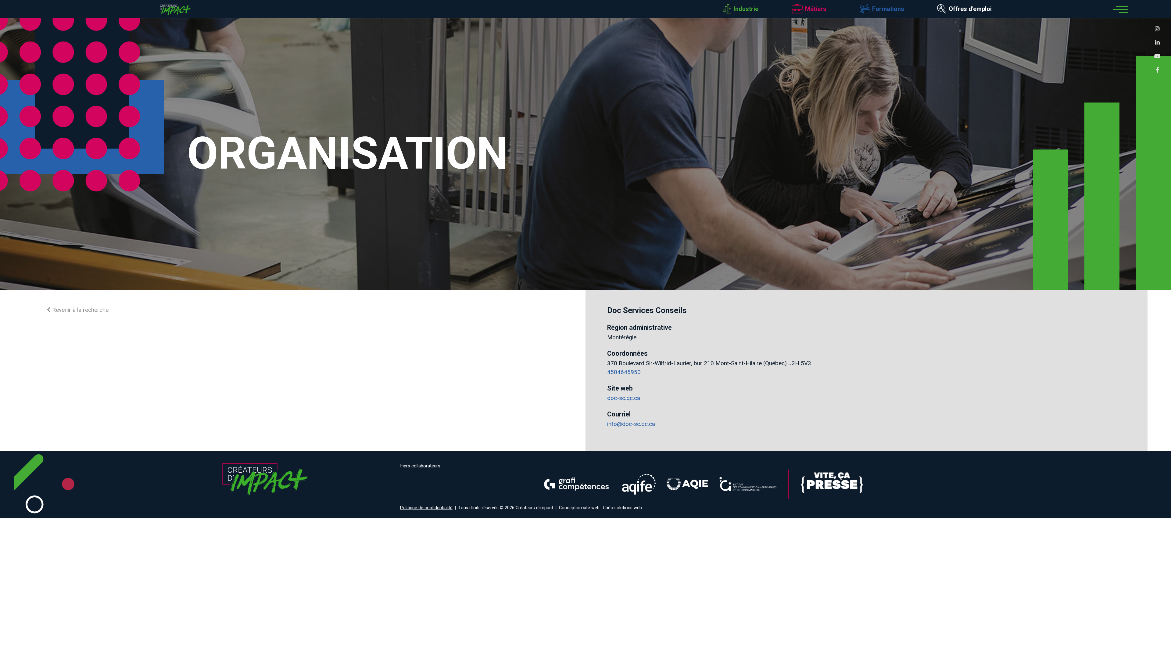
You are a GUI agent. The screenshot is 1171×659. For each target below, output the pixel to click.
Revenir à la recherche (80, 309)
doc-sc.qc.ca (623, 398)
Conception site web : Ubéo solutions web (600, 507)
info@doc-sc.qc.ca (631, 423)
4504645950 (624, 372)
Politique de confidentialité (426, 507)
